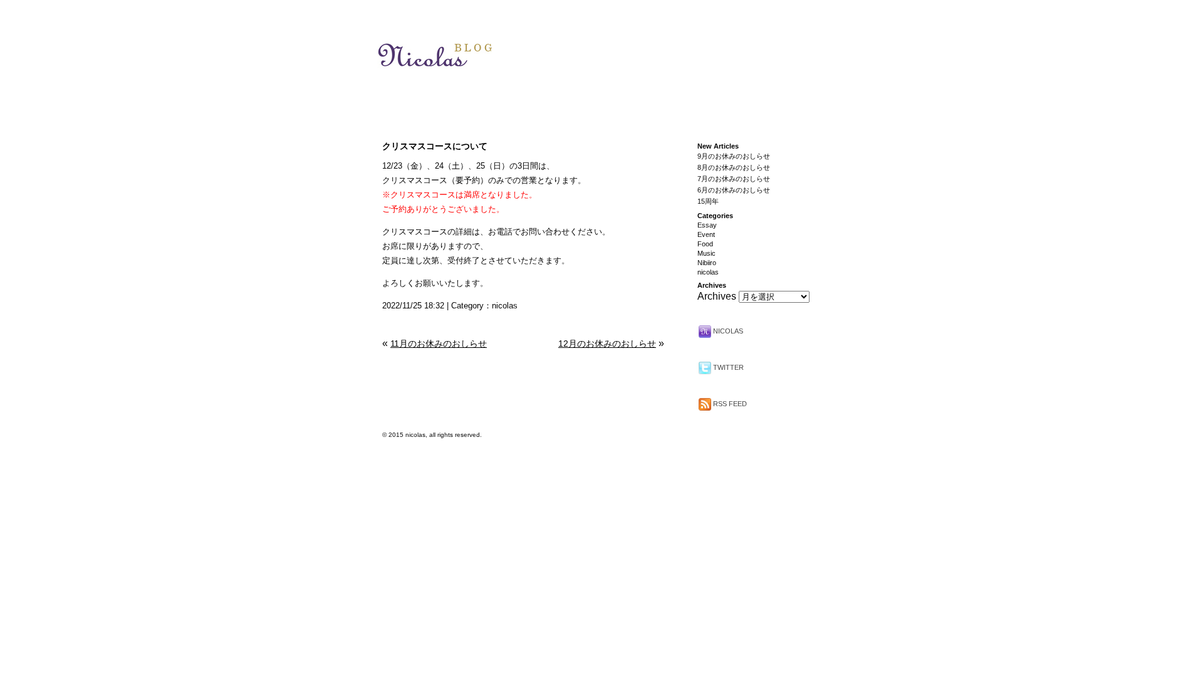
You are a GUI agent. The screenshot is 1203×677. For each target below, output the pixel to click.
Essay (707, 225)
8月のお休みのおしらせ (733, 167)
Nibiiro (706, 262)
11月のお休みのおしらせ (438, 343)
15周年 (708, 201)
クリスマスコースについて (434, 146)
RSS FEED (729, 403)
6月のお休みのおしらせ (733, 190)
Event (706, 234)
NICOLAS (727, 331)
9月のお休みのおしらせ (733, 156)
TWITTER (727, 367)
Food (705, 244)
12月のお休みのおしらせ (607, 343)
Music (706, 253)
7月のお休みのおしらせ (733, 178)
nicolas (505, 305)
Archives (716, 296)
